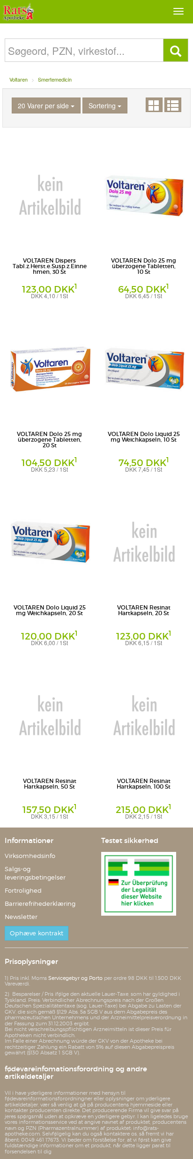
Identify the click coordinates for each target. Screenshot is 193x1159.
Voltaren (18, 79)
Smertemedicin (55, 79)
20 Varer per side (44, 105)
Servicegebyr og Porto (75, 978)
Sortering (103, 105)
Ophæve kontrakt (36, 933)
